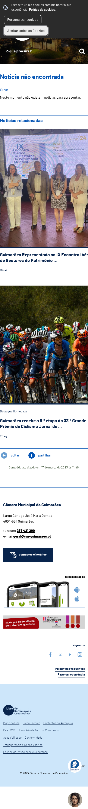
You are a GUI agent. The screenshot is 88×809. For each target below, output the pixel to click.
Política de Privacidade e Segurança (25, 752)
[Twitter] (60, 654)
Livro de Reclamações (17, 710)
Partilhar (44, 455)
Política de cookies (42, 9)
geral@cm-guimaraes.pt (32, 536)
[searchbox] (44, 51)
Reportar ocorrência (71, 674)
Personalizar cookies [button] (22, 19)
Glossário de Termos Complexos (39, 730)
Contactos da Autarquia (58, 723)
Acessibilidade (12, 737)
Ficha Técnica (31, 723)
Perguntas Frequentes (70, 668)
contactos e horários (33, 554)
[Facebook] (50, 654)
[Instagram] (80, 654)
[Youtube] (70, 654)
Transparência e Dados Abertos (23, 745)
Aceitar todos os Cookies (26, 31)
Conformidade (33, 737)
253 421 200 (26, 530)
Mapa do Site (11, 723)
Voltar (15, 455)
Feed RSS (9, 730)
